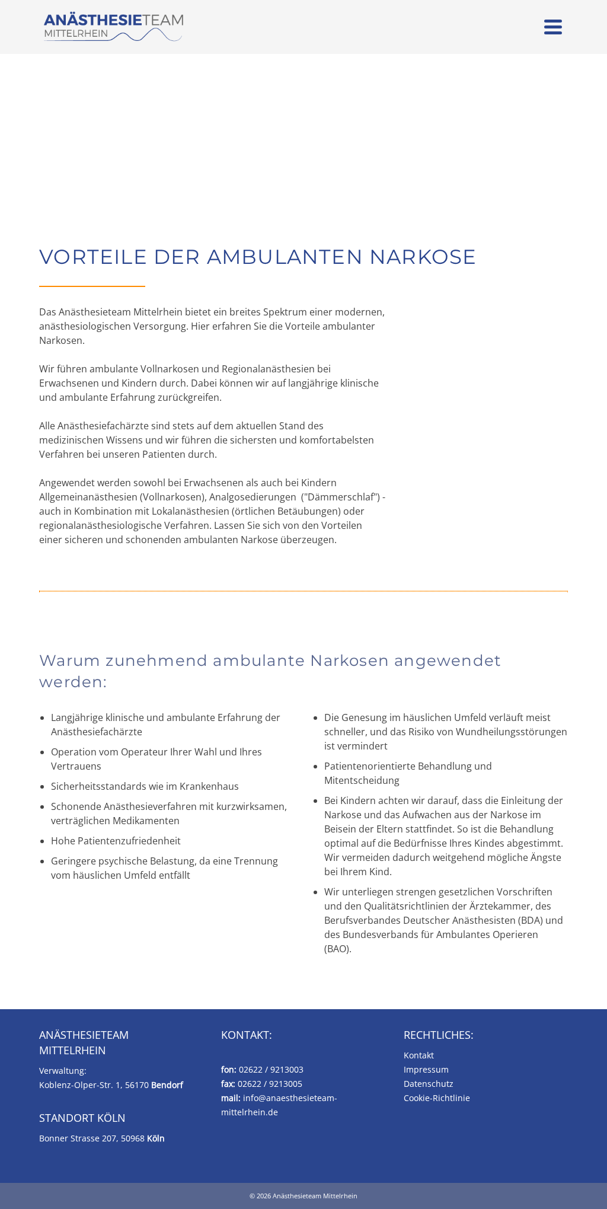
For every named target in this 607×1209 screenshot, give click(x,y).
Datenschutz (428, 1083)
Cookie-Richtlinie (437, 1097)
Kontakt (419, 1055)
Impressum (426, 1069)
